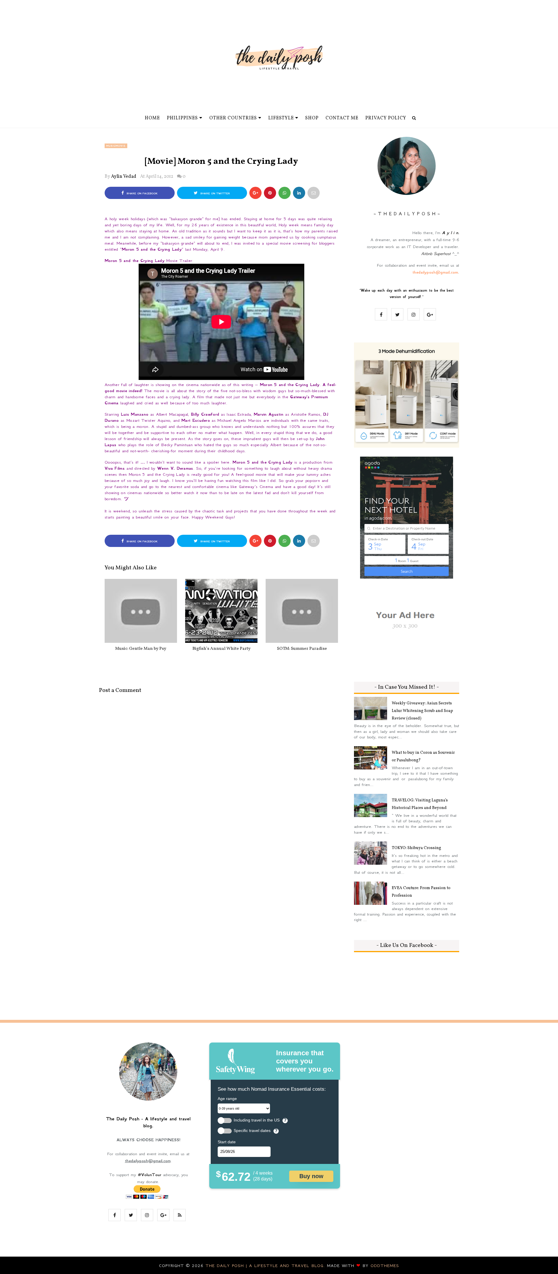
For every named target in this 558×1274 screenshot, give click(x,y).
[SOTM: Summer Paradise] (302, 611)
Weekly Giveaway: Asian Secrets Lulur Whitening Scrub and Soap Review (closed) (422, 711)
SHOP (312, 118)
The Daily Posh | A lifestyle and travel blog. (266, 1265)
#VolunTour (149, 1174)
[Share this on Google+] (255, 193)
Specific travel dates (252, 1130)
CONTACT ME (342, 118)
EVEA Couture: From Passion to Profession (421, 891)
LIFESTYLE (281, 118)
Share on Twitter (214, 193)
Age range (227, 1098)
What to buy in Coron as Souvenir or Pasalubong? (423, 756)
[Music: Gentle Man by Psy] (141, 611)
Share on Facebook (141, 193)
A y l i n (450, 232)
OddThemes (385, 1265)
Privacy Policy (385, 118)
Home (152, 118)
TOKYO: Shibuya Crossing (416, 848)
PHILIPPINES (182, 118)
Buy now (311, 1176)
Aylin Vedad (123, 176)
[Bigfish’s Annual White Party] (221, 611)
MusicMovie (116, 146)
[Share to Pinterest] (313, 193)
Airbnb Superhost (435, 253)
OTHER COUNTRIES (233, 118)
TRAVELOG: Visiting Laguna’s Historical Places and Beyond (420, 804)
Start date (227, 1142)
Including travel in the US (257, 1120)
